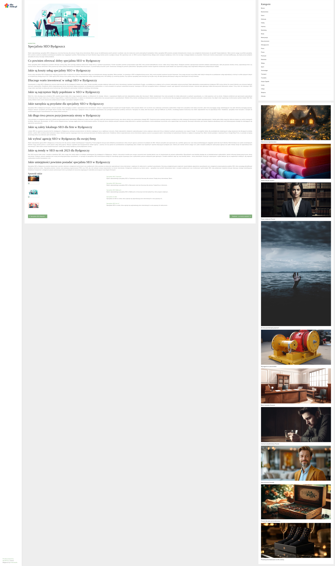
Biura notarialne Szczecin (268, 405)
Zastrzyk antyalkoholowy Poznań (270, 444)
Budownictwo (264, 11)
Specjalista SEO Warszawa (113, 183)
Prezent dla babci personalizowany (270, 521)
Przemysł (263, 55)
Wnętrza (263, 92)
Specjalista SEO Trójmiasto (113, 176)
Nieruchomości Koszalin (267, 482)
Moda (262, 33)
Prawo (263, 52)
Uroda (262, 85)
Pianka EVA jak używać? (267, 180)
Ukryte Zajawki (265, 81)
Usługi (262, 89)
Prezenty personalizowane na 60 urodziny (272, 559)
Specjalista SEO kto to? (112, 203)
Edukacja (263, 19)
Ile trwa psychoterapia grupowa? (270, 327)
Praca (262, 48)
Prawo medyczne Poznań (268, 219)
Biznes (263, 8)
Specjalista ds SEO (111, 196)
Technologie (264, 70)
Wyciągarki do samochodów (268, 366)
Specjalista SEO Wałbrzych (113, 190)
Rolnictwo (263, 59)
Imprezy (263, 26)
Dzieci (262, 15)
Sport (262, 66)
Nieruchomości (265, 41)
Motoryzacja (264, 37)
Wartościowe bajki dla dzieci (268, 142)
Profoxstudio (13, 562)
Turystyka (263, 77)
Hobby (263, 22)
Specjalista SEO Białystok (38, 216)
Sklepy (263, 63)
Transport (263, 74)
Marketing (31, 43)
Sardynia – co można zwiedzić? (241, 216)
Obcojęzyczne (265, 44)
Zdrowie (263, 96)
